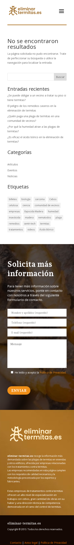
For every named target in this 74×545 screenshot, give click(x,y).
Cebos (52, 199)
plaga (59, 217)
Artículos (12, 164)
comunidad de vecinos (47, 205)
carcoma (40, 199)
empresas (14, 211)
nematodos (44, 217)
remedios (14, 223)
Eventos (12, 170)
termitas (44, 223)
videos (31, 229)
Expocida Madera (33, 211)
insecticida (14, 217)
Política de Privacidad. (53, 372)
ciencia (26, 205)
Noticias (12, 176)
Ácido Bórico (46, 229)
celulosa (13, 205)
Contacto (15, 542)
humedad (53, 211)
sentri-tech (29, 223)
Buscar (60, 77)
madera (29, 217)
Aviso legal (31, 542)
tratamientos (16, 229)
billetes (13, 199)
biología (25, 199)
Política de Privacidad (54, 542)
